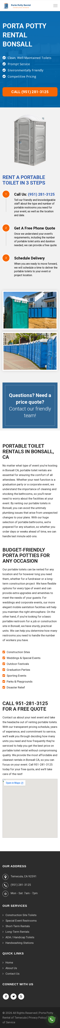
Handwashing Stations (20, 942)
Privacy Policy (37, 1017)
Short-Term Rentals (18, 926)
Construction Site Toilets (21, 915)
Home (9, 962)
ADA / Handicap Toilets (20, 937)
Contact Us (13, 973)
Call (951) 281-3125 (29, 92)
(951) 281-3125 (41, 194)
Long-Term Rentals (17, 931)
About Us (11, 968)
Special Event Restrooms (21, 920)
